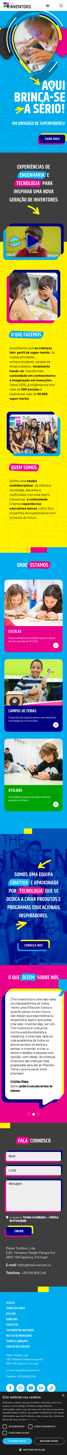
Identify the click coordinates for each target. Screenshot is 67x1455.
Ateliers (15, 790)
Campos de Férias (22, 711)
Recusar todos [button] (49, 1441)
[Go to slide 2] (47, 315)
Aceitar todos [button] (17, 1441)
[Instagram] (20, 1388)
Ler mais (32, 1419)
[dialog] (33, 1423)
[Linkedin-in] (41, 1388)
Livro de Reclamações (18, 1347)
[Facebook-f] (10, 1388)
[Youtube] (31, 1388)
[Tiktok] (51, 1388)
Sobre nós (12, 1319)
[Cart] (61, 5)
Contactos (12, 1325)
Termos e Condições (34, 1217)
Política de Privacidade (19, 1336)
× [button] (63, 1395)
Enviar (18, 1231)
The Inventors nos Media (20, 1330)
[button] (47, 5)
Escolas (14, 631)
